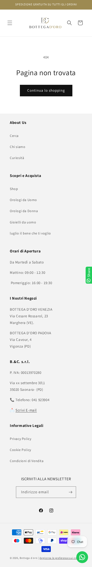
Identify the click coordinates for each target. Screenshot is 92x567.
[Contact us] (82, 557)
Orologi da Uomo (23, 200)
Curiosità (17, 158)
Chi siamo (17, 147)
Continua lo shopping (46, 90)
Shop (14, 189)
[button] (9, 22)
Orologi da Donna (24, 211)
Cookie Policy (20, 450)
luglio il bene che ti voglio (30, 233)
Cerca (14, 135)
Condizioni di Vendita (27, 461)
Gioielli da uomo (23, 222)
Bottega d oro (28, 558)
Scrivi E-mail (26, 410)
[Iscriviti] (70, 492)
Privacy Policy (20, 438)
